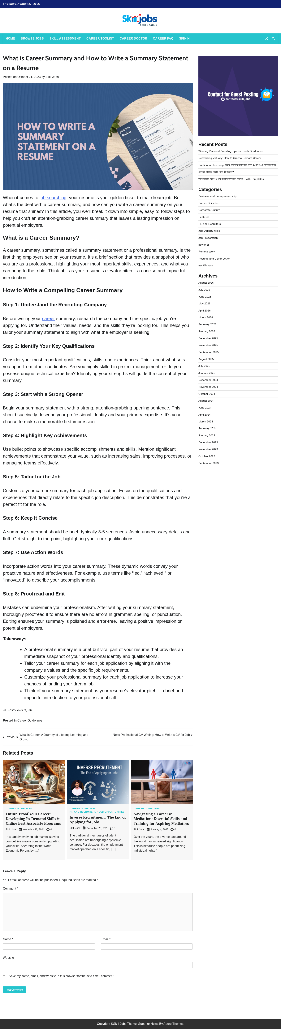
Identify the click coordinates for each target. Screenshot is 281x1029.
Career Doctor (133, 38)
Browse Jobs (32, 38)
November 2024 (208, 386)
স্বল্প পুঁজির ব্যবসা (206, 265)
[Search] (273, 38)
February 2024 (207, 428)
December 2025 (208, 338)
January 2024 (206, 435)
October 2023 (206, 456)
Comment (10, 888)
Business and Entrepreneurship (217, 196)
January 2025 (206, 373)
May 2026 (204, 303)
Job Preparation (208, 237)
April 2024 (204, 414)
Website (8, 957)
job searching (53, 197)
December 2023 (208, 442)
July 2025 (204, 365)
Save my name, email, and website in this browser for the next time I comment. (61, 976)
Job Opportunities (111, 812)
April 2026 (204, 310)
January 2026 (206, 331)
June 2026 (204, 296)
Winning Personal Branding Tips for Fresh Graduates (230, 151)
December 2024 (208, 379)
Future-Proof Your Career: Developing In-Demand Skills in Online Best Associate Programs (33, 818)
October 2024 (206, 393)
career (48, 318)
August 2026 (206, 282)
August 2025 (206, 359)
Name (8, 939)
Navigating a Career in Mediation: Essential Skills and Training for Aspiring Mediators (161, 818)
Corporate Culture (209, 209)
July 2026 (204, 289)
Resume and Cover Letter (214, 258)
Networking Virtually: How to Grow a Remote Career (229, 157)
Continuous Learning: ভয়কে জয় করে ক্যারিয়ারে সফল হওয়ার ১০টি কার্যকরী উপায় (237, 165)
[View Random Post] (267, 38)
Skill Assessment (65, 38)
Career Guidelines (29, 720)
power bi (203, 244)
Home (10, 38)
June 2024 (204, 407)
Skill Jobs (52, 76)
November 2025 (208, 345)
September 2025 (208, 352)
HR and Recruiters (83, 812)
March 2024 (205, 421)
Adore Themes (173, 1023)
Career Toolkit (100, 38)
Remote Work (206, 251)
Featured (204, 216)
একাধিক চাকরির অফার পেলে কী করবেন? (216, 171)
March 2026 (205, 317)
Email (105, 939)
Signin (184, 38)
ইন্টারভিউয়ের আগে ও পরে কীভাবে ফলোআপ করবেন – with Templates (231, 178)
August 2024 (206, 400)
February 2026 (207, 324)
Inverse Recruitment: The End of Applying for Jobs (98, 819)
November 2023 (208, 449)
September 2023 (208, 463)
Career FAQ (163, 38)
